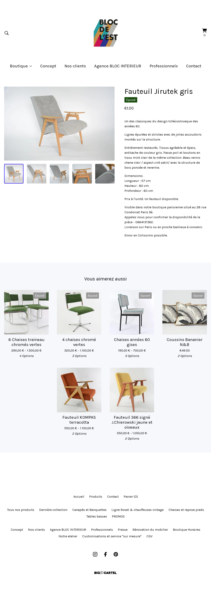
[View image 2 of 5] (36, 173)
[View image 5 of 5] (105, 173)
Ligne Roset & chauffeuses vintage (137, 510)
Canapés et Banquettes (89, 510)
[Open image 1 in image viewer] (59, 124)
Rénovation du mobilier (150, 530)
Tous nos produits (20, 510)
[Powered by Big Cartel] (105, 573)
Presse (123, 530)
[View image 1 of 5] (13, 173)
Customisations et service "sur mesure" (112, 536)
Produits (95, 496)
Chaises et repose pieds (186, 510)
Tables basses (96, 516)
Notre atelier (68, 536)
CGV (149, 536)
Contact (193, 65)
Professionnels (164, 65)
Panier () (131, 496)
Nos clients (75, 65)
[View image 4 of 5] (82, 173)
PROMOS (118, 516)
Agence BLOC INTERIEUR (117, 65)
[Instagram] (95, 554)
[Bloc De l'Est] (105, 33)
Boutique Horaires (186, 530)
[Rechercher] (6, 33)
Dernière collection (53, 510)
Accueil (78, 496)
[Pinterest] (116, 554)
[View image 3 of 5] (59, 173)
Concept (48, 65)
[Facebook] (105, 554)
